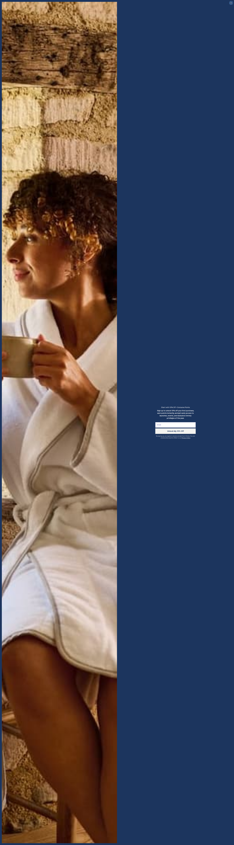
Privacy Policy (186, 438)
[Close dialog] (231, 2)
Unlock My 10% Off (175, 431)
